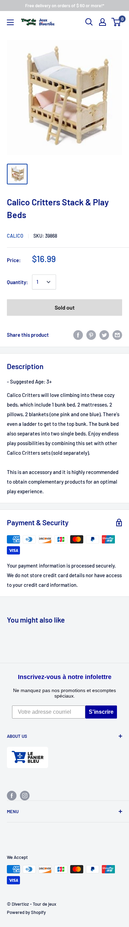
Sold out (65, 307)
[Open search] (89, 22)
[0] (116, 22)
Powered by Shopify (26, 912)
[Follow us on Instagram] (25, 795)
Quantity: (17, 282)
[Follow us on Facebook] (12, 795)
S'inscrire (101, 712)
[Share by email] (117, 335)
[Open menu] (10, 22)
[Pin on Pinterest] (91, 335)
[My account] (102, 22)
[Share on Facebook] (78, 335)
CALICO (15, 236)
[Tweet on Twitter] (104, 335)
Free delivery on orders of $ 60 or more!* (64, 5)
